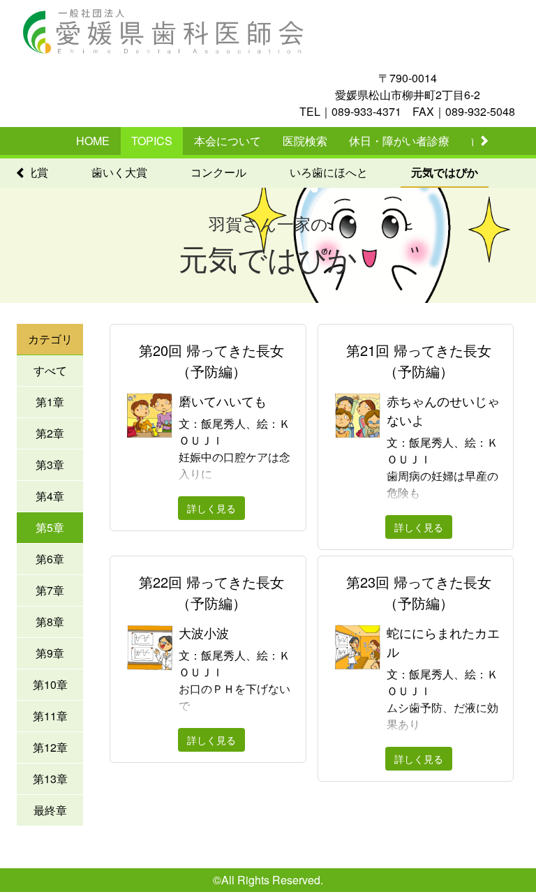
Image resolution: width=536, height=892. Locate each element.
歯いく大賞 (119, 172)
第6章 (50, 559)
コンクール (218, 172)
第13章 (50, 779)
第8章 (50, 622)
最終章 (50, 810)
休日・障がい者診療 (399, 141)
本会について (227, 141)
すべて (50, 370)
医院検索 (305, 141)
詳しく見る (211, 508)
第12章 (50, 747)
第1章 (50, 402)
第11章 (50, 716)
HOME (93, 141)
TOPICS (151, 141)
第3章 (50, 464)
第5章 (50, 527)
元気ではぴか (444, 172)
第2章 (50, 433)
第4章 (50, 496)
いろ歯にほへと (329, 172)
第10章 (50, 684)
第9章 (50, 653)
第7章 (50, 590)
